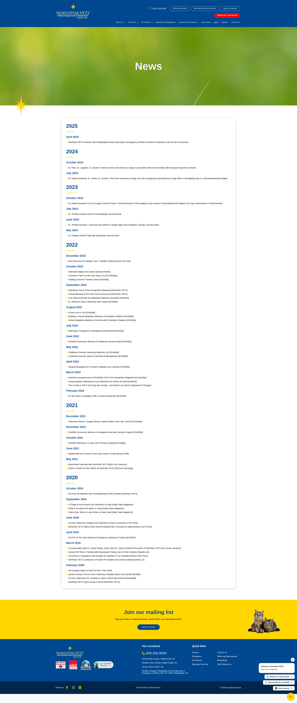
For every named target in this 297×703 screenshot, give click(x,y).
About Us (119, 22)
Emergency (197, 656)
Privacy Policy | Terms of (147, 687)
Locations (132, 22)
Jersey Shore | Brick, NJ (152, 667)
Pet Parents (145, 22)
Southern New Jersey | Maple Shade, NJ (159, 663)
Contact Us (235, 22)
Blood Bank (206, 22)
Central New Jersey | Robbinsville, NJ (158, 659)
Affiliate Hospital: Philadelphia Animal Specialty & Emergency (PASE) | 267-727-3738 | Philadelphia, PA (165, 672)
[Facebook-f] (67, 687)
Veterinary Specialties (188, 22)
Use (158, 687)
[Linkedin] (80, 687)
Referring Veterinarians (165, 22)
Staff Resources (224, 664)
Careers (224, 22)
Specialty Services (200, 664)
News (216, 22)
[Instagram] (73, 687)
